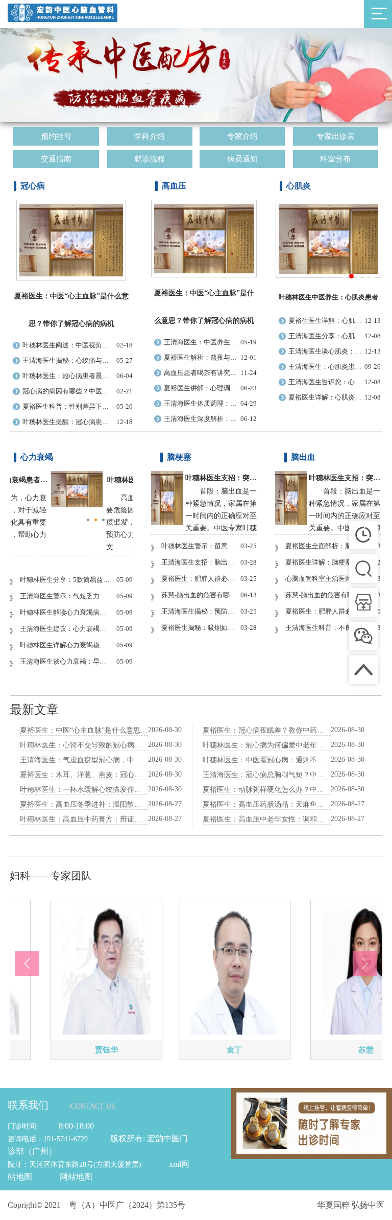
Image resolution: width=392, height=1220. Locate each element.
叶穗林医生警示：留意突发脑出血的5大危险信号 (200, 546)
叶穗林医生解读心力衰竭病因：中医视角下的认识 (66, 612)
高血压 (174, 185)
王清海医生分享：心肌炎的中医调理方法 (326, 336)
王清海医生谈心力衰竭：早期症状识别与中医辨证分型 (66, 661)
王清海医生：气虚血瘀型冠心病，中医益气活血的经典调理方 (84, 760)
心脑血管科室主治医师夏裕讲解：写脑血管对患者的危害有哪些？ (324, 578)
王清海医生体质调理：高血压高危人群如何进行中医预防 (202, 403)
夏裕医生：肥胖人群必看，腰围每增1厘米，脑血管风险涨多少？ (200, 578)
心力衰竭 (36, 457)
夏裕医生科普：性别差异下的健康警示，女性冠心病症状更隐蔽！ (67, 406)
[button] (27, 963)
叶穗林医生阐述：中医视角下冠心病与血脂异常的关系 (67, 345)
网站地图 (76, 1176)
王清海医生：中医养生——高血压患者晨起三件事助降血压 (202, 342)
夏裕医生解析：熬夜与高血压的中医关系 (202, 357)
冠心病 (32, 185)
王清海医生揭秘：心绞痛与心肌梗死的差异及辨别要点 (67, 360)
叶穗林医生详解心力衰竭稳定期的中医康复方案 (66, 645)
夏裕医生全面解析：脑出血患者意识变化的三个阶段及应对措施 (324, 546)
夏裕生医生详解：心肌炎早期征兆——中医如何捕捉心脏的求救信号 (326, 320)
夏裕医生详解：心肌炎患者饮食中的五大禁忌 (326, 397)
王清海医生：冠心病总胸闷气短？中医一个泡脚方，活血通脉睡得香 (267, 775)
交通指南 (56, 159)
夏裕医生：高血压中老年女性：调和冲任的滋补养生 (267, 819)
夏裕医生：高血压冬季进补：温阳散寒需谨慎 (84, 804)
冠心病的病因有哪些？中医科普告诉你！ (67, 391)
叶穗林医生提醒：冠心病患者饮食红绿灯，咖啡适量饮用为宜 (67, 422)
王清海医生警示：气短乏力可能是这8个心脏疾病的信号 (66, 596)
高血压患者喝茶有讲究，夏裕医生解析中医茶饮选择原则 (202, 373)
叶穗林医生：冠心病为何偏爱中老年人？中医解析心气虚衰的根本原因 (267, 745)
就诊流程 (149, 159)
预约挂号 (56, 136)
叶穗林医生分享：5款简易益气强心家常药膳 (66, 579)
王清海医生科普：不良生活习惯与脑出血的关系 (324, 627)
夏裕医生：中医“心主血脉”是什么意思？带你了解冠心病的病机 (84, 730)
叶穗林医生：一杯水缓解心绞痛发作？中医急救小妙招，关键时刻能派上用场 (84, 789)
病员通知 (242, 159)
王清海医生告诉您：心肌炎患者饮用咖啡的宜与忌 (326, 382)
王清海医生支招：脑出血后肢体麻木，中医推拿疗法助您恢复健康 (200, 562)
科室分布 (335, 159)
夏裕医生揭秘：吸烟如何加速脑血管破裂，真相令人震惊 (200, 627)
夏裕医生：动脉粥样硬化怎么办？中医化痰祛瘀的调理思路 (267, 789)
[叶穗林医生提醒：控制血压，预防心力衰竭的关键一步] (77, 505)
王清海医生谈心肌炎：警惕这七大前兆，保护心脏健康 (326, 351)
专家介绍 (242, 136)
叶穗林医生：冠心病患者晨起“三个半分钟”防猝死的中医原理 (67, 376)
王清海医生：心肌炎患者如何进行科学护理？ (326, 366)
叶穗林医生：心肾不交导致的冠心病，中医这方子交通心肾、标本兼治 (84, 745)
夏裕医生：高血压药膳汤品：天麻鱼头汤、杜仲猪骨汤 (267, 804)
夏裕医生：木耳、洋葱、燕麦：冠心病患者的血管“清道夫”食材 (84, 775)
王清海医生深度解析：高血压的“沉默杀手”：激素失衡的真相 (202, 419)
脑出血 (303, 457)
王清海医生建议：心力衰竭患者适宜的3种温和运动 (66, 628)
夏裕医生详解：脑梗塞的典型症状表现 (324, 562)
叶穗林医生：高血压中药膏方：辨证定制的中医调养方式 (84, 819)
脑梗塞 (179, 457)
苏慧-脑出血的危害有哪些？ (200, 595)
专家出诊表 (335, 136)
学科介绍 (149, 136)
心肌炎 (298, 185)
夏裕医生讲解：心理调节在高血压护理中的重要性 (202, 388)
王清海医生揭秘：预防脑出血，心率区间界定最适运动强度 (200, 611)
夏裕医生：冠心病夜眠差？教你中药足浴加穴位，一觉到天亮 (267, 730)
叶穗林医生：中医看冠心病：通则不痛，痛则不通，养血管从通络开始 (267, 760)
